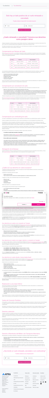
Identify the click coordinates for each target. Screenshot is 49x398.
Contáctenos (42, 379)
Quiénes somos (42, 376)
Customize (24, 204)
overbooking (17, 134)
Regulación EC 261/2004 (9, 53)
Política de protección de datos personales (36, 383)
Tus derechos (16, 375)
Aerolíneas (26, 383)
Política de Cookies (36, 387)
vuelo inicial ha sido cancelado (9, 97)
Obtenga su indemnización (24, 29)
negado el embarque (7, 151)
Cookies (32, 197)
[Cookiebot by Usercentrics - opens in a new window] (39, 193)
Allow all (38, 204)
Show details (41, 201)
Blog (25, 385)
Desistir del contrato (28, 387)
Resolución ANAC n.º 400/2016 (35, 209)
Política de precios (35, 379)
